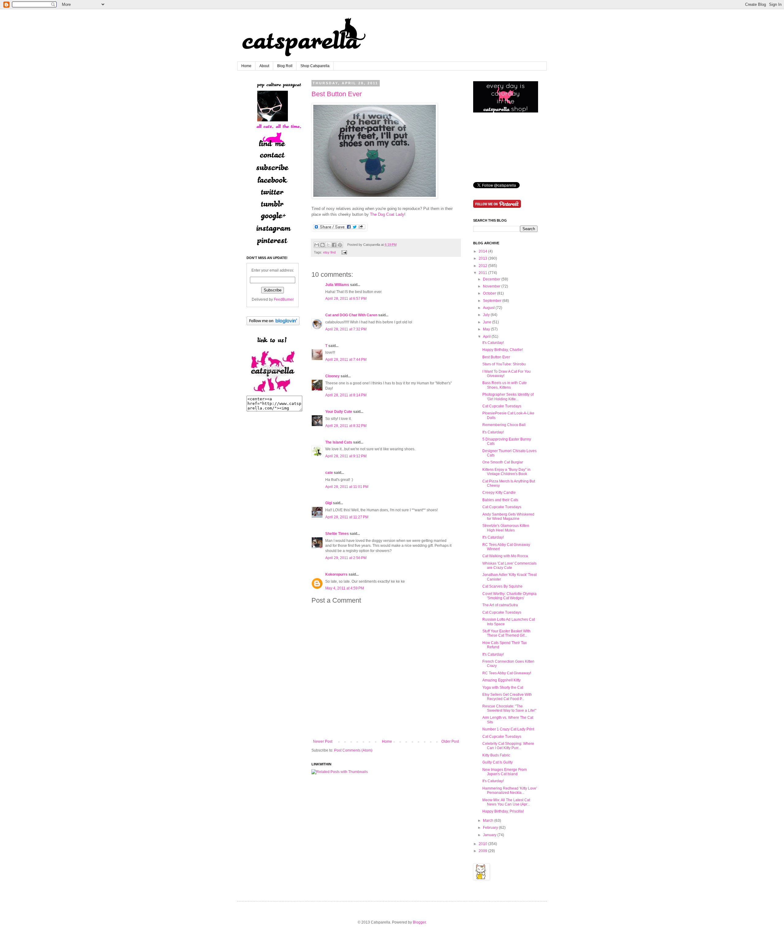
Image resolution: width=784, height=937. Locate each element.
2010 (483, 844)
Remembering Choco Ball (504, 425)
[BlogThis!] (322, 245)
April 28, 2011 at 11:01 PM (346, 487)
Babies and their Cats (500, 500)
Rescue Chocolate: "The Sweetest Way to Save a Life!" (509, 708)
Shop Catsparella (315, 66)
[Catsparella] (273, 393)
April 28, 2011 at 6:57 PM (346, 298)
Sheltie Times (337, 533)
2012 (483, 266)
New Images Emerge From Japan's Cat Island (504, 772)
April (487, 336)
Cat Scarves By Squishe (502, 586)
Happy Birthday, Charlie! (502, 350)
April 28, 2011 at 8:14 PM (346, 395)
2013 (483, 258)
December (491, 279)
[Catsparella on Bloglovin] (273, 324)
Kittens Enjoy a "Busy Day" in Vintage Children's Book (506, 471)
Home (246, 66)
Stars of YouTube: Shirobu (504, 364)
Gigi (328, 503)
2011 (483, 273)
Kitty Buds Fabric (496, 755)
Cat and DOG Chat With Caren (351, 315)
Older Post (450, 741)
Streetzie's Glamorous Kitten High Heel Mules (505, 528)
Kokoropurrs (336, 574)
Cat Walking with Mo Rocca (505, 556)
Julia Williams (337, 285)
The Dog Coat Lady (387, 214)
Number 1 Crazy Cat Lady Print (508, 729)
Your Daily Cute (338, 411)
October (489, 293)
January (489, 835)
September (492, 301)
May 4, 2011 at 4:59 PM (344, 588)
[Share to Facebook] (334, 245)
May (486, 329)
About (264, 66)
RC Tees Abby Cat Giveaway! (506, 673)
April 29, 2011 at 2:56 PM (346, 558)
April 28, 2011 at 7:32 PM (346, 329)
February (490, 827)
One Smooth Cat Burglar (502, 462)
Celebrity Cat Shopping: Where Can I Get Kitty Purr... (508, 745)
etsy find (329, 252)
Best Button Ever (336, 94)
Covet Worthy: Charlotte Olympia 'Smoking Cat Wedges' (509, 596)
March (488, 820)
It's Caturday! (493, 343)
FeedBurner (284, 299)
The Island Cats (338, 442)
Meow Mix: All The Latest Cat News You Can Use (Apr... (506, 802)
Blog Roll (284, 66)
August (489, 308)
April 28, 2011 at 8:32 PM (346, 426)
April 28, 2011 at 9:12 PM (346, 456)
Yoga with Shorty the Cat (502, 687)
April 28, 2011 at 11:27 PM (346, 517)
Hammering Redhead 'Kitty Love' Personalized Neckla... (509, 790)
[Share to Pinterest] (340, 245)
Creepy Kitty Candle (499, 492)
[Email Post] (343, 252)
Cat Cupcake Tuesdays (501, 406)
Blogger (419, 922)
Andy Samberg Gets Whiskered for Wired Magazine (508, 516)
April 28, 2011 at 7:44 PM (346, 359)
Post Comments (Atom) (353, 750)
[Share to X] (328, 245)
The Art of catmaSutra (500, 605)
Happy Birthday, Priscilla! (503, 811)
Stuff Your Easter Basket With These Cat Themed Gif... (506, 633)
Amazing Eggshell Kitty (501, 680)
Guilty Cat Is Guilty (497, 762)
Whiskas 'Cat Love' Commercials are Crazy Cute (509, 565)
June (487, 322)
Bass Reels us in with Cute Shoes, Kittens (504, 385)
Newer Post (322, 741)
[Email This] (317, 245)
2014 (483, 251)
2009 (483, 851)
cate (329, 472)
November (491, 286)
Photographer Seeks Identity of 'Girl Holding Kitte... (507, 396)
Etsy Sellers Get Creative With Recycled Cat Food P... (507, 696)
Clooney (332, 376)
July (486, 315)
